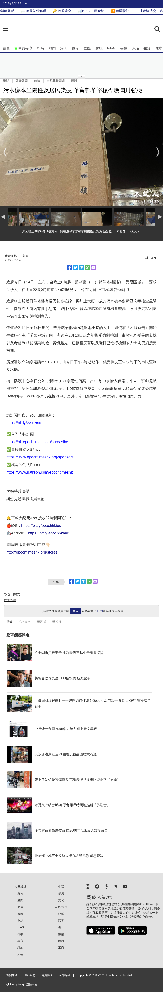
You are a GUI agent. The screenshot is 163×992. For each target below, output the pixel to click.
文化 (61, 900)
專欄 (123, 48)
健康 (158, 48)
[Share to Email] (93, 267)
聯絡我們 (29, 975)
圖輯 (74, 80)
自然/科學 (61, 907)
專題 (20, 941)
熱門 (52, 48)
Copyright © (84, 975)
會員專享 (25, 48)
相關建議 (11, 975)
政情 (37, 80)
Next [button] (158, 152)
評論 (135, 48)
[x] (116, 886)
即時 (40, 48)
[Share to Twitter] (75, 267)
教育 (61, 927)
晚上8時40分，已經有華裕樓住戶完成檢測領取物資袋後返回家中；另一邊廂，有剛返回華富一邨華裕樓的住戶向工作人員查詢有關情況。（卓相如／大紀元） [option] (81, 233)
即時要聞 (22, 80)
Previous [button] (5, 152)
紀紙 (61, 913)
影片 (20, 893)
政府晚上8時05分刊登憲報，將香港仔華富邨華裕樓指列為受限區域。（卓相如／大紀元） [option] (81, 231)
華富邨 (41, 621)
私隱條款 (64, 975)
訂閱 (100, 611)
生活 (147, 48)
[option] (81, 152)
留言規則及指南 (10, 600)
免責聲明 (47, 975)
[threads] (106, 886)
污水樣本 (24, 621)
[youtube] (125, 886)
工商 (61, 947)
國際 (87, 48)
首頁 (6, 48)
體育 (61, 920)
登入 (76, 611)
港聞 (63, 48)
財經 (99, 48)
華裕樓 (56, 621)
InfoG (111, 48)
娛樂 (61, 934)
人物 (20, 954)
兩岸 (75, 48)
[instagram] (88, 886)
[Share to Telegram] (81, 267)
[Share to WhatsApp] (87, 267)
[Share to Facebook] (69, 267)
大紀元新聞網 (56, 80)
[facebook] (97, 886)
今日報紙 (20, 886)
